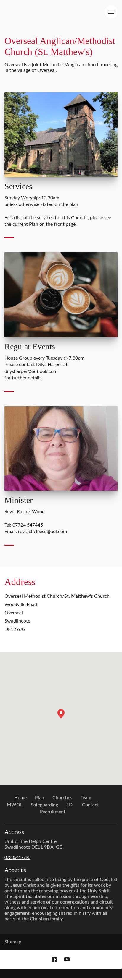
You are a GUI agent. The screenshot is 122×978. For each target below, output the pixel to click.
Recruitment (52, 812)
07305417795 (17, 858)
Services (18, 186)
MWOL (15, 804)
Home (20, 797)
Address (19, 581)
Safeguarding (44, 804)
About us (15, 870)
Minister (18, 500)
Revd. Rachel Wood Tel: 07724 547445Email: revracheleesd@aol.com (35, 521)
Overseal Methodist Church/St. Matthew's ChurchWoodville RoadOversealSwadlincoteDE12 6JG (57, 613)
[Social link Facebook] (54, 959)
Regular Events (29, 346)
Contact (90, 804)
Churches (62, 797)
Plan (39, 797)
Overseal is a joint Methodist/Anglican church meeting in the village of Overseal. (61, 67)
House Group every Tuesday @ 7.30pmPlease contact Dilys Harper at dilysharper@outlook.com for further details (44, 368)
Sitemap (12, 942)
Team (86, 797)
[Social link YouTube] (67, 959)
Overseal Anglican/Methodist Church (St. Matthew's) (59, 46)
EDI (70, 804)
